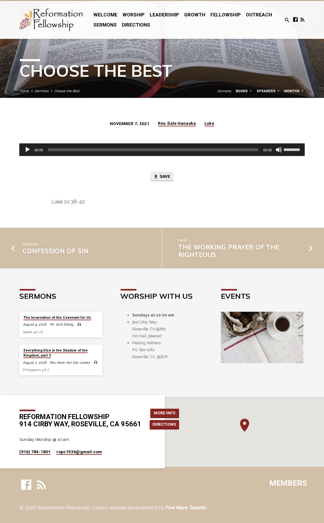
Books (242, 91)
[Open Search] (287, 20)
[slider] (293, 149)
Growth (194, 15)
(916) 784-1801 (35, 451)
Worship (133, 15)
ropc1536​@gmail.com (79, 451)
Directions (136, 25)
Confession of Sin (55, 251)
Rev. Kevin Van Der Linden (70, 363)
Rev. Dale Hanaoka (177, 123)
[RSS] (302, 19)
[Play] (27, 150)
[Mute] (279, 150)
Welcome (105, 15)
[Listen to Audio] (79, 324)
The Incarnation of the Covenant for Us (57, 317)
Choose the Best (67, 91)
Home (24, 91)
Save (164, 176)
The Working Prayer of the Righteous (228, 251)
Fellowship (225, 15)
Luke (209, 123)
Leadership (164, 15)
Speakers (267, 91)
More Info (164, 413)
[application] (161, 149)
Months (292, 91)
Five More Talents (186, 508)
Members (288, 483)
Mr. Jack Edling (62, 324)
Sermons (105, 25)
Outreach (259, 15)
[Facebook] (295, 19)
